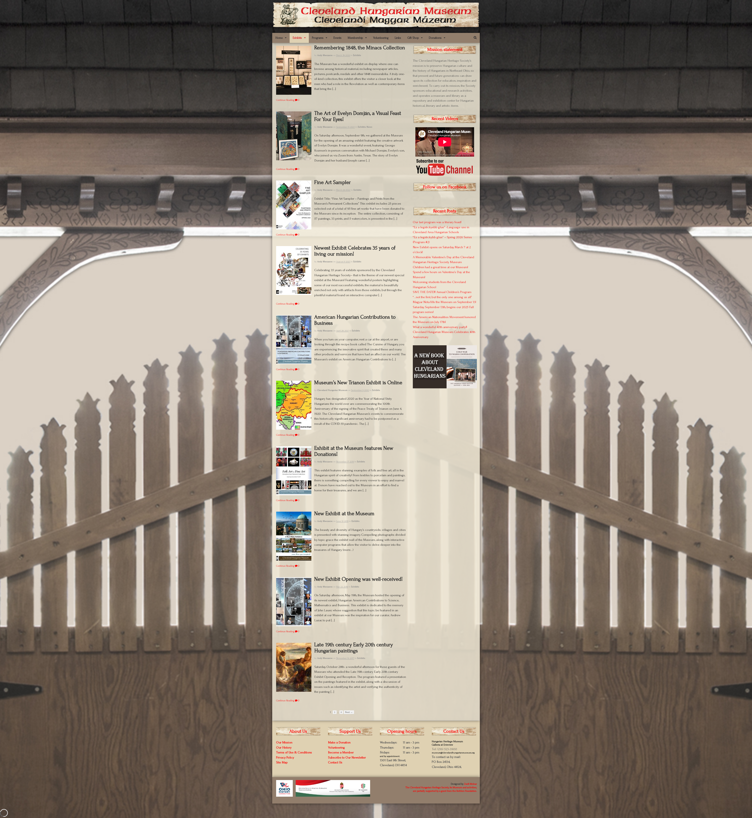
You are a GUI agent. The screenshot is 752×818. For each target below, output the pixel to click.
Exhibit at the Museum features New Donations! (353, 451)
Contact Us (335, 762)
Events (338, 38)
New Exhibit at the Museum (344, 513)
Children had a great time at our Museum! (440, 267)
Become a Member (341, 752)
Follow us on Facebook (444, 186)
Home (279, 38)
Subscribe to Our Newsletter (347, 757)
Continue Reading (285, 100)
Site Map (282, 762)
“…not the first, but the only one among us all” (442, 297)
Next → (349, 712)
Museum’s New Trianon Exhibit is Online (358, 383)
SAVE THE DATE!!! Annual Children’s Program (442, 292)
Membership (355, 38)
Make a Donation (339, 742)
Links (398, 38)
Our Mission (284, 742)
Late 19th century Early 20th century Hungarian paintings (353, 648)
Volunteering (381, 38)
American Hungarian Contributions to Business (355, 320)
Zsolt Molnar (470, 784)
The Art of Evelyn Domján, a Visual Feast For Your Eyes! (357, 116)
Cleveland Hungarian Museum (332, 390)
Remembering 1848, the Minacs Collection (359, 48)
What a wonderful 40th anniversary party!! (440, 327)
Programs (318, 38)
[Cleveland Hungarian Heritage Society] (376, 25)
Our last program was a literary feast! (437, 222)
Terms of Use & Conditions (294, 752)
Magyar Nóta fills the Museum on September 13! (444, 302)
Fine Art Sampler (332, 182)
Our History (284, 747)
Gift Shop (413, 38)
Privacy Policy (285, 757)
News (369, 127)
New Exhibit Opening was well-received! (358, 579)
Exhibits (297, 38)
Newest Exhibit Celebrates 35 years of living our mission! (355, 251)
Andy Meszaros (325, 55)
